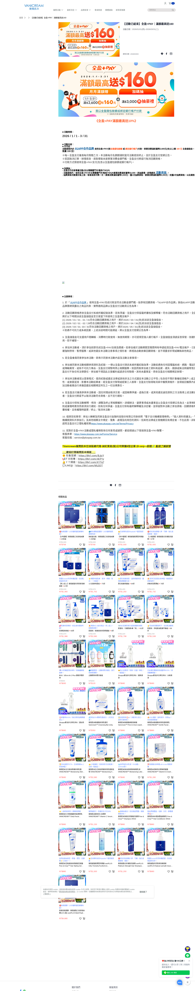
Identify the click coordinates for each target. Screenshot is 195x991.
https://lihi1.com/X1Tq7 (91, 462)
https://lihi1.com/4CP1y (91, 458)
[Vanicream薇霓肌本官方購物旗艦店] (34, 7)
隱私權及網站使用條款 (67, 892)
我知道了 (143, 892)
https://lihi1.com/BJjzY (91, 455)
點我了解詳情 (163, 446)
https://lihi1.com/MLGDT (89, 465)
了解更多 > (47, 894)
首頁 (21, 18)
